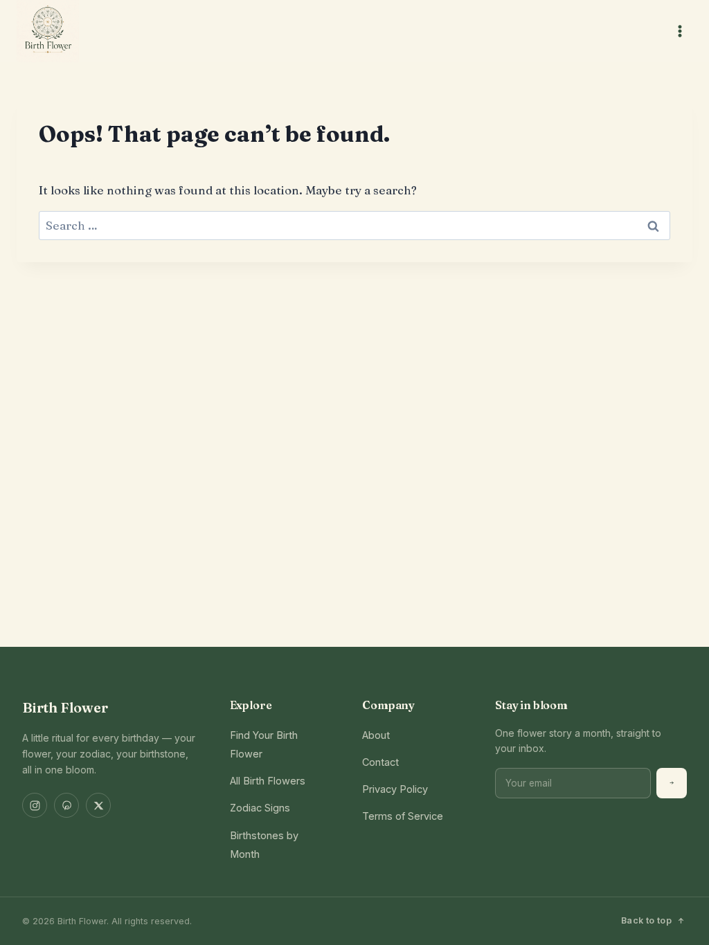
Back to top (646, 920)
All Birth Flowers (267, 781)
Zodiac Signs (260, 808)
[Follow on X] (98, 805)
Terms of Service (402, 816)
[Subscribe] (671, 783)
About (376, 735)
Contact (380, 762)
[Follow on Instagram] (34, 805)
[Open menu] (679, 31)
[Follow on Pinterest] (66, 805)
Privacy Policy (395, 789)
